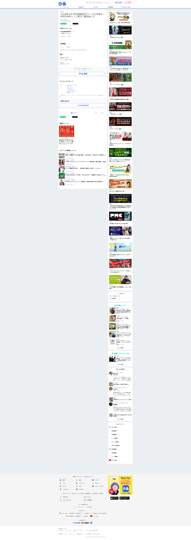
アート (64, 483)
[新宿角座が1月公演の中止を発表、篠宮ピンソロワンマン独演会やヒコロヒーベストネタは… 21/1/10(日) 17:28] (66, 132)
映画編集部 (114, 431)
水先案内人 (111, 7)
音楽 (80, 480)
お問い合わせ (96, 534)
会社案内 (60, 534)
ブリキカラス (70, 89)
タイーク (69, 86)
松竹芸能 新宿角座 (84, 105)
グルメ (80, 486)
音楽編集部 (114, 434)
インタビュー (66, 489)
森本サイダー (70, 92)
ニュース (66, 7)
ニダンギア (70, 88)
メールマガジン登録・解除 (91, 530)
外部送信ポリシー (81, 534)
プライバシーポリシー (70, 534)
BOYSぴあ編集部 (116, 445)
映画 (64, 480)
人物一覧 (60, 530)
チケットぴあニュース (114, 296)
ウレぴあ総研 (112, 298)
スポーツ (97, 483)
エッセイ (96, 7)
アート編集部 (115, 438)
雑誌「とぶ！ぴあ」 (78, 530)
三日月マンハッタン (72, 85)
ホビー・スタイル (99, 486)
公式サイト (75, 112)
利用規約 (89, 534)
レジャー (65, 486)
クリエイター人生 (125, 7)
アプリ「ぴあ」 (68, 530)
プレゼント (81, 489)
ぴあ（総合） (115, 427)
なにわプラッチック (72, 91)
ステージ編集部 (115, 442)
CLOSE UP (81, 7)
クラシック (81, 483)
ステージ (97, 480)
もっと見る (120, 348)
